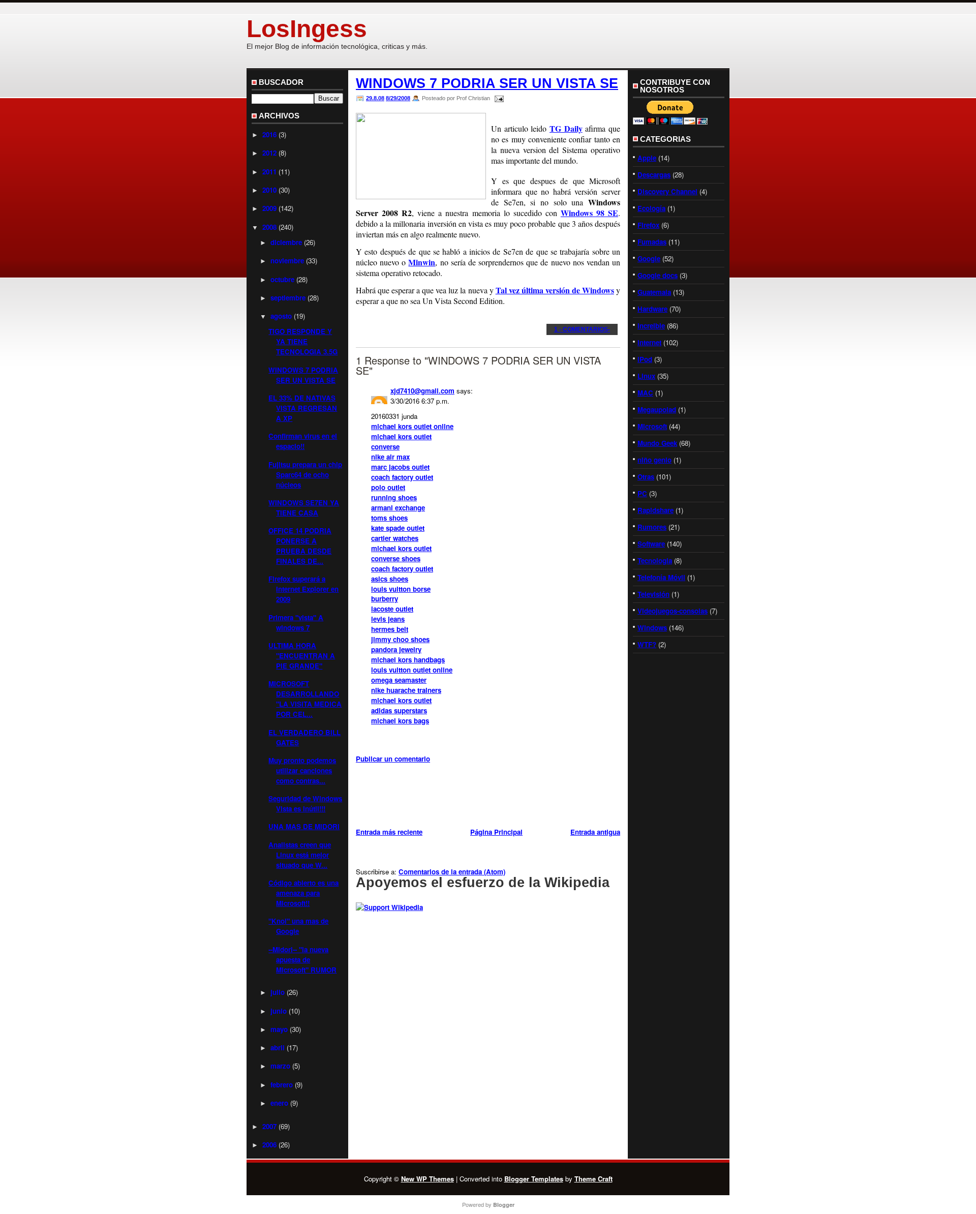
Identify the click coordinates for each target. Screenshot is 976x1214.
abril (277, 1047)
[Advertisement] (475, 797)
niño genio (654, 460)
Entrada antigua (595, 832)
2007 (269, 1126)
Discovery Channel (667, 191)
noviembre (287, 260)
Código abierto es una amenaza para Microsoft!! (303, 893)
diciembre (286, 242)
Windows (652, 627)
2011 (269, 171)
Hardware (652, 309)
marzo (280, 1066)
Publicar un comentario (393, 759)
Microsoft (652, 426)
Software (651, 544)
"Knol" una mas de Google (298, 926)
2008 (269, 227)
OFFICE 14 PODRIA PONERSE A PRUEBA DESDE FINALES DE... (299, 546)
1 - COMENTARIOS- (582, 329)
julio (277, 992)
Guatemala (654, 292)
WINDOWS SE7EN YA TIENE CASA (303, 508)
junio (278, 1011)
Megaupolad (656, 409)
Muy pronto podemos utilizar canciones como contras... (302, 770)
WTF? (646, 644)
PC (642, 493)
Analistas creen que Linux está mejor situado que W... (299, 855)
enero (279, 1103)
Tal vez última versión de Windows (555, 290)
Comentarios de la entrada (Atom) (452, 871)
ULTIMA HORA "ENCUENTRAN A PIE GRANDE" (301, 656)
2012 (269, 153)
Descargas (653, 174)
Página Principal (496, 832)
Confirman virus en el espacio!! (302, 441)
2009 (269, 208)
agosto (281, 316)
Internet (649, 342)
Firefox (648, 225)
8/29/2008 (398, 98)
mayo (279, 1029)
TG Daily (566, 128)
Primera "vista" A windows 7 (295, 622)
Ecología (651, 208)
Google (648, 258)
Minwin (421, 262)
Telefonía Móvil (661, 577)
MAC (645, 393)
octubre (282, 279)
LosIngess (307, 28)
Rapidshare (655, 510)
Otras (645, 476)
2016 (269, 134)
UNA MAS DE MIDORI (304, 826)
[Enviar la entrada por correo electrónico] (498, 98)
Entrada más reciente (389, 832)
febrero (281, 1084)
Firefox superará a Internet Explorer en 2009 (303, 589)
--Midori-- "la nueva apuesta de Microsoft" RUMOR (302, 960)
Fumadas (651, 242)
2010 (269, 190)
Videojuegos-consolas (672, 611)
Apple (646, 158)
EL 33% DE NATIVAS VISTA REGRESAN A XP (302, 408)
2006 (269, 1144)
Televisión (653, 594)
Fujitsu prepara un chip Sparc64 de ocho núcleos (305, 475)
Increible (651, 325)
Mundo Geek (657, 443)
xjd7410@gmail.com (422, 391)
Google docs (657, 275)
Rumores (651, 527)
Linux (646, 376)
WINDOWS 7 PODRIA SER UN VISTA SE (303, 375)
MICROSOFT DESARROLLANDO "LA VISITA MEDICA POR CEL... (305, 699)
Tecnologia (654, 560)
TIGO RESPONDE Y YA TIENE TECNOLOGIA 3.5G (303, 341)
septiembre (288, 297)
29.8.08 (375, 98)
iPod (644, 359)
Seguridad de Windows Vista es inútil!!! (305, 803)
